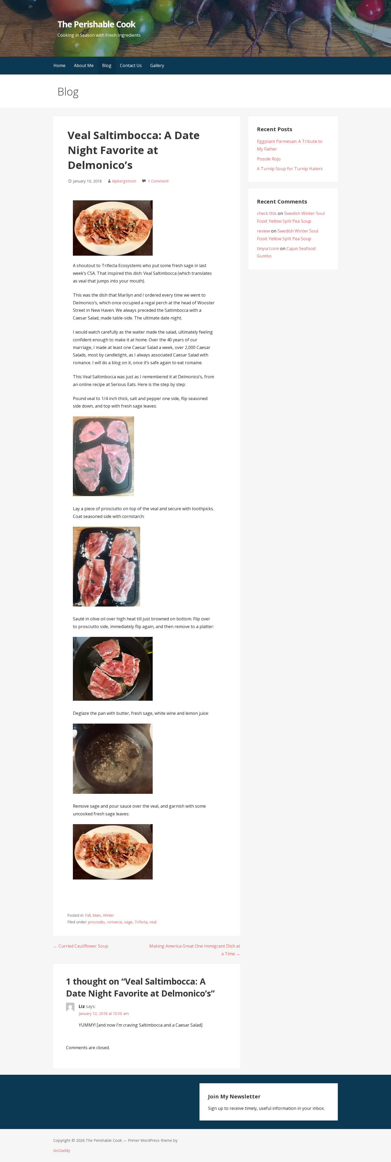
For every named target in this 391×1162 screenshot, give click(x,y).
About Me (84, 65)
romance (114, 921)
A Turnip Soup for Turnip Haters (290, 169)
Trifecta (141, 921)
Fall (88, 915)
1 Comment (158, 181)
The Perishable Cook (96, 24)
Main (97, 915)
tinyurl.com (268, 248)
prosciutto (96, 921)
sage (128, 921)
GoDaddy (61, 1150)
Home (59, 65)
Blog (106, 65)
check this (267, 213)
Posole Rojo (269, 159)
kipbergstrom (124, 181)
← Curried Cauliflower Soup (80, 946)
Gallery (157, 65)
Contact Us (131, 65)
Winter (108, 915)
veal (152, 921)
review (263, 231)
